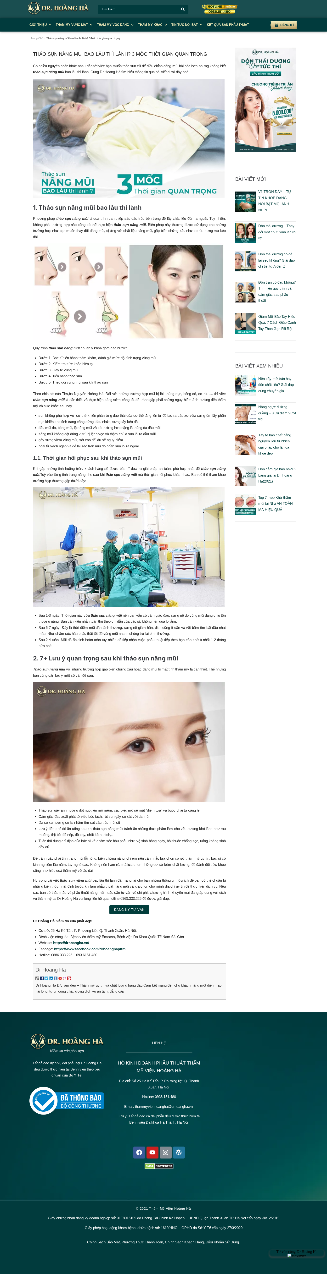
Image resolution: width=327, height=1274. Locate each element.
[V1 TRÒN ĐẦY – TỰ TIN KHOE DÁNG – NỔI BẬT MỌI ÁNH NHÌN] (245, 211)
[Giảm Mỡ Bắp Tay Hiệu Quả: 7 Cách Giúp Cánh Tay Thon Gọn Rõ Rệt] (245, 332)
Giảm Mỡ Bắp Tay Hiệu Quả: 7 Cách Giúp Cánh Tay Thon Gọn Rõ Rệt (277, 322)
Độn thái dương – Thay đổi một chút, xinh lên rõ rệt (276, 232)
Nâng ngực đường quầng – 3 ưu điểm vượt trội (277, 413)
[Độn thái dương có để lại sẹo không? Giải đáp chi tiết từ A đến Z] (245, 270)
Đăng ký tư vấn (129, 910)
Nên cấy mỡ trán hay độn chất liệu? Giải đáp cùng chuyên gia (276, 385)
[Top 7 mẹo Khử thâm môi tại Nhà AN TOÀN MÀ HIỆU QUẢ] (245, 513)
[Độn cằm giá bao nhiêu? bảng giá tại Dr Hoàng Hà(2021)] (245, 485)
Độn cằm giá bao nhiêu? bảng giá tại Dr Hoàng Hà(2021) (277, 475)
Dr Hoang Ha (50, 970)
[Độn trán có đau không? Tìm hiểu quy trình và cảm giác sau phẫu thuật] (245, 301)
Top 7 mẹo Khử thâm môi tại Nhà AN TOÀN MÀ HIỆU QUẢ (275, 503)
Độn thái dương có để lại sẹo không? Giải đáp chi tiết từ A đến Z (276, 260)
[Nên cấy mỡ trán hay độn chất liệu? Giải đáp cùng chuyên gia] (245, 395)
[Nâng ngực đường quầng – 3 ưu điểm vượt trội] (245, 423)
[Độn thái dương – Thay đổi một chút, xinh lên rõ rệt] (245, 242)
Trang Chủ (37, 38)
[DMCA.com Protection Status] (159, 1168)
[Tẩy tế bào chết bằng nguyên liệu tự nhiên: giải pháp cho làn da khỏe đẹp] (245, 454)
